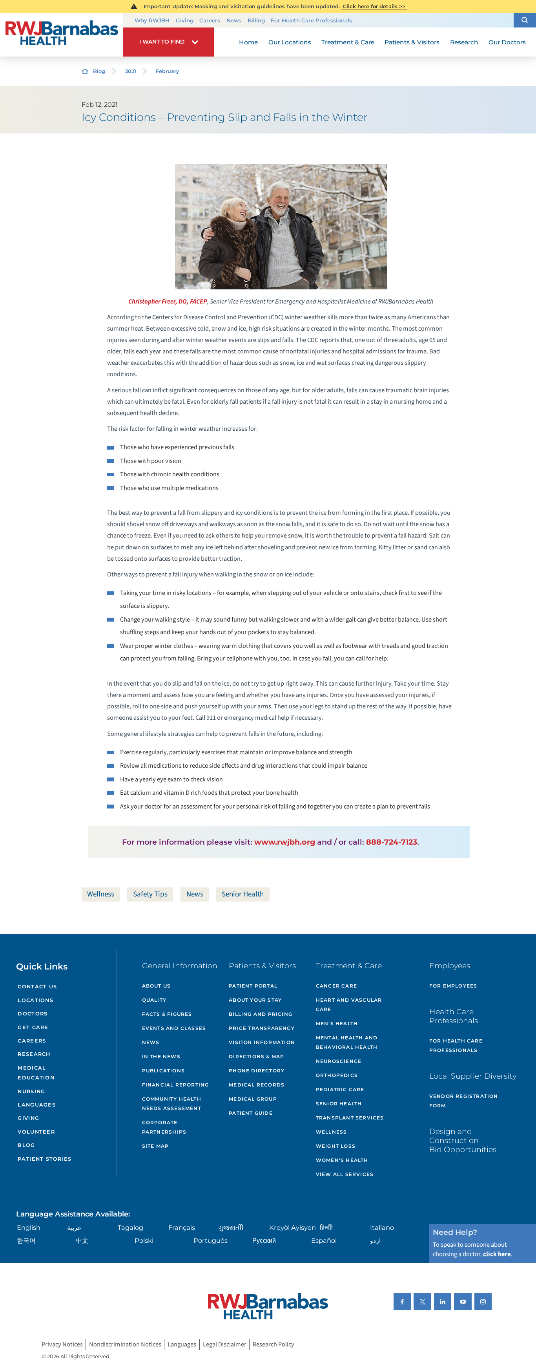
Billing (256, 20)
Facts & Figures (167, 1014)
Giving (184, 20)
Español (324, 1240)
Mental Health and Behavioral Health (346, 1042)
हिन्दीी (326, 1227)
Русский (264, 1240)
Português (210, 1240)
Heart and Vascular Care (349, 1004)
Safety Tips (150, 894)
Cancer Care (336, 986)
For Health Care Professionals (311, 20)
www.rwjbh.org (284, 842)
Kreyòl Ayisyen (292, 1227)
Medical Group (253, 1099)
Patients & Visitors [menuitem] (412, 42)
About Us (156, 986)
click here (496, 1254)
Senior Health (243, 894)
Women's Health (342, 1160)
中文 (82, 1240)
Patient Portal (253, 986)
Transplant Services (350, 1118)
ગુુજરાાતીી (231, 1227)
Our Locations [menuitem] (289, 42)
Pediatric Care (340, 1089)
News (233, 20)
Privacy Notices (62, 1344)
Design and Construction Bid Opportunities (462, 1140)
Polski (144, 1240)
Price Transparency (262, 1028)
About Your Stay (255, 1000)
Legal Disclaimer (224, 1344)
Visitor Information (262, 1042)
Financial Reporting (175, 1085)
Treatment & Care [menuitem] (347, 42)
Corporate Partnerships (164, 1127)
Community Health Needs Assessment (171, 1103)
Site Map (155, 1146)
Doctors (32, 1014)
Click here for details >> (374, 6)
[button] (525, 20)
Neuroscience (338, 1061)
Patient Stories (44, 1159)
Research (34, 1054)
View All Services (345, 1174)
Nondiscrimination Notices (125, 1344)
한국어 (26, 1240)
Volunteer (36, 1132)
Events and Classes (174, 1028)
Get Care (33, 1027)
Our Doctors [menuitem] (507, 42)
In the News (161, 1056)
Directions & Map (256, 1056)
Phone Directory (256, 1071)
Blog (99, 71)
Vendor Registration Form (463, 1100)
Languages (36, 1105)
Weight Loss (336, 1146)
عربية (74, 1227)
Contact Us (37, 987)
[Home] (61, 34)
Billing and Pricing (260, 1014)
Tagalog (130, 1227)
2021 (130, 71)
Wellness (100, 894)
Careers (209, 20)
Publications (163, 1071)
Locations (35, 1000)
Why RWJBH (152, 20)
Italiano (382, 1227)
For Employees (453, 986)
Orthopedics (337, 1075)
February (167, 71)
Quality (154, 1000)
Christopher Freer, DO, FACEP (167, 301)
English (28, 1227)
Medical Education (36, 1073)
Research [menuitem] (464, 42)
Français (181, 1227)
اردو (375, 1240)
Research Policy (273, 1344)
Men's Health (337, 1023)
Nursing (31, 1091)
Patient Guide (251, 1113)
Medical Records (256, 1085)
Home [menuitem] (248, 42)
